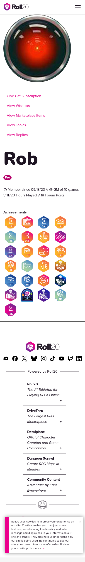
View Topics (16, 125)
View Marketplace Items (26, 115)
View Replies (17, 134)
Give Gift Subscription (24, 96)
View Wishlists (18, 105)
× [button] (80, 522)
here (44, 548)
